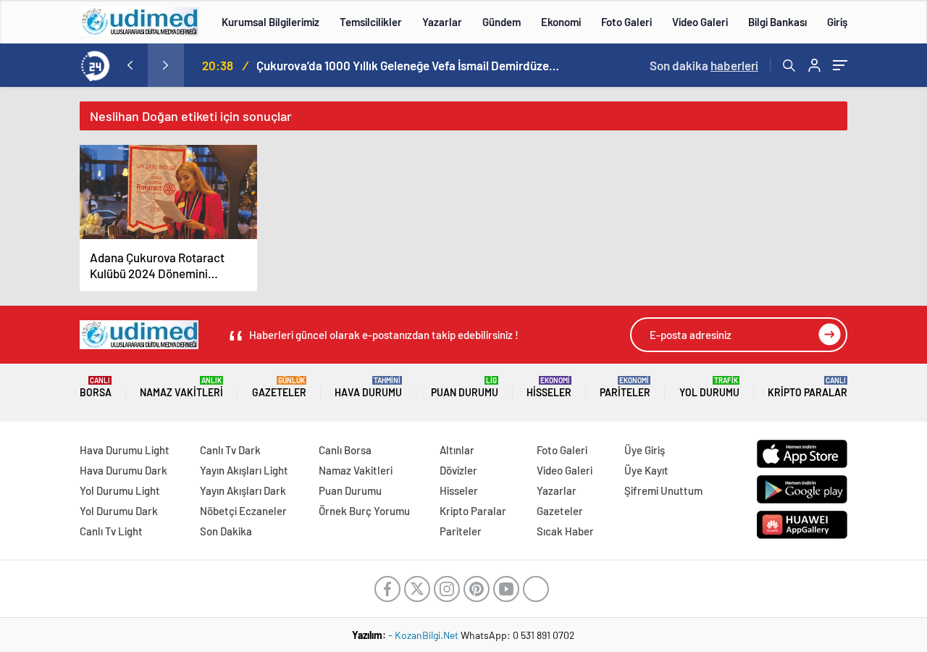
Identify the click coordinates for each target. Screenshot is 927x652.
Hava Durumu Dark (123, 470)
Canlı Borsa (345, 449)
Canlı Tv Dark (230, 449)
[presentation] (130, 65)
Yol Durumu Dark (119, 510)
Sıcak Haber (565, 531)
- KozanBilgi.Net (424, 635)
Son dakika (704, 65)
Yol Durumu (709, 387)
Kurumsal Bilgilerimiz (270, 21)
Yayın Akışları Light (244, 470)
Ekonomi (561, 21)
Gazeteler (279, 387)
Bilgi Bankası (777, 21)
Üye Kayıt (646, 470)
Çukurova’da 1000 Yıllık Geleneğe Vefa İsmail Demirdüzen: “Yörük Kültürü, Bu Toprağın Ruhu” (408, 65)
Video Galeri (700, 21)
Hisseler (549, 387)
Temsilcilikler (371, 21)
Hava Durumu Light (124, 449)
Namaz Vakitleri (181, 387)
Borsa (96, 387)
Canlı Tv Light (111, 531)
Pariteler (625, 387)
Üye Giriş (644, 449)
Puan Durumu (464, 387)
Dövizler (458, 470)
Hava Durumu (368, 387)
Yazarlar (442, 21)
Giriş (837, 21)
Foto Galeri (626, 21)
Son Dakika (226, 531)
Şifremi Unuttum (663, 490)
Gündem (501, 21)
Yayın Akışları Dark (243, 490)
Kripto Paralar (807, 387)
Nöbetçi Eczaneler (243, 510)
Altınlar (457, 449)
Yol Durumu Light (120, 490)
